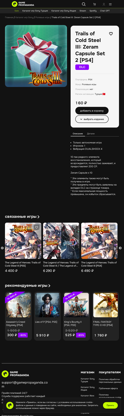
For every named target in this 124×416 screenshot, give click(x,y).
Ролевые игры (42, 17)
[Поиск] (84, 4)
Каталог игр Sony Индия (63, 10)
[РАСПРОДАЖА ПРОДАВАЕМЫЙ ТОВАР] (18, 305)
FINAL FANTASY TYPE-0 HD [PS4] (103, 323)
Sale (17, 10)
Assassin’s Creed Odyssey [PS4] (15, 323)
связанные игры (20, 216)
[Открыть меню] (110, 4)
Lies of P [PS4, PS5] (46, 321)
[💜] (111, 34)
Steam (83, 10)
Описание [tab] (78, 133)
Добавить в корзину (92, 110)
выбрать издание (94, 119)
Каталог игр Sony (24, 17)
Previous (2, 248)
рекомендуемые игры (26, 285)
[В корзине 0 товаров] (94, 4)
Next (120, 248)
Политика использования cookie (110, 396)
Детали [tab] (91, 133)
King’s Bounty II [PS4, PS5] (73, 323)
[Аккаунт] (103, 4)
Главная (9, 17)
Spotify (93, 10)
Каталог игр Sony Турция (35, 10)
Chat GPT (105, 10)
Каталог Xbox (87, 395)
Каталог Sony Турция (88, 380)
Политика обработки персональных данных (110, 380)
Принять (110, 405)
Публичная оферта (108, 388)
